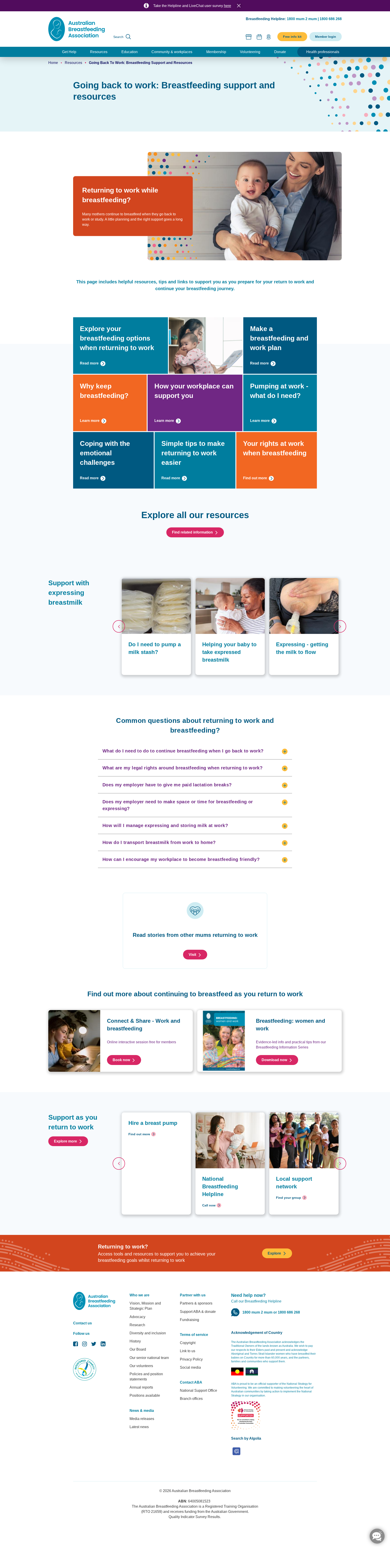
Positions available (145, 1395)
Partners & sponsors (196, 1303)
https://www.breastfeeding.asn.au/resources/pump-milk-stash (156, 582)
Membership (216, 52)
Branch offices (191, 1399)
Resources (98, 52)
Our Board (138, 1349)
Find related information (192, 532)
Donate (280, 52)
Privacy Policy (191, 1359)
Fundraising (189, 1320)
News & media (142, 1411)
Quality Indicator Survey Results (194, 1517)
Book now (121, 1060)
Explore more (65, 1141)
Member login (325, 36)
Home (53, 63)
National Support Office (198, 1390)
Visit (192, 955)
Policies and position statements (146, 1376)
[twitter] (93, 1345)
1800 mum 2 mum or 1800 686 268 (271, 1312)
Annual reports (141, 1387)
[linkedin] (103, 1345)
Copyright (187, 1343)
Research (137, 1325)
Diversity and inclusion (148, 1333)
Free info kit (292, 36)
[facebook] (75, 1345)
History (135, 1341)
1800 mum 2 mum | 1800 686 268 (314, 19)
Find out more (255, 478)
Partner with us (193, 1295)
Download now (274, 1060)
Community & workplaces (171, 52)
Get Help (69, 52)
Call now (209, 1205)
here (227, 6)
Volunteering (250, 52)
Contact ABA (191, 1382)
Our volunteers (141, 1366)
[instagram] (84, 1345)
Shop (249, 36)
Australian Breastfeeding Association (201, 1491)
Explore (274, 1253)
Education (129, 52)
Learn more (90, 421)
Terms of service (194, 1335)
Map (269, 36)
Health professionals (322, 52)
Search (118, 37)
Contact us (82, 1323)
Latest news (139, 1427)
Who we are (139, 1295)
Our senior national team (149, 1358)
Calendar (259, 36)
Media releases (142, 1419)
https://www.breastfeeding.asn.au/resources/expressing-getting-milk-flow (304, 582)
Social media (190, 1367)
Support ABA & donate (198, 1312)
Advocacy (137, 1317)
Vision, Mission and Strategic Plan (145, 1305)
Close (238, 5)
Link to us (187, 1351)
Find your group (288, 1197)
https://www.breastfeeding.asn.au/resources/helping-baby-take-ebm (230, 582)
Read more (89, 363)
